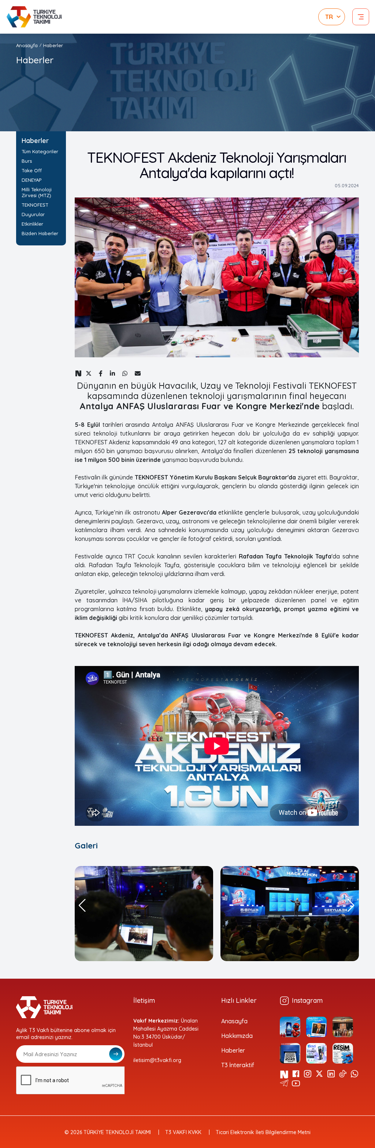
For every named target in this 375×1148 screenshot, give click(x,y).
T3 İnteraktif (237, 1065)
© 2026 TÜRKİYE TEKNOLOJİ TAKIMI (107, 1132)
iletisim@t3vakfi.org (157, 1060)
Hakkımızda (237, 1035)
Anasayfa (27, 45)
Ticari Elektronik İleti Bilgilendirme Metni (263, 1132)
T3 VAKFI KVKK (183, 1132)
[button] (82, 905)
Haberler (233, 1050)
